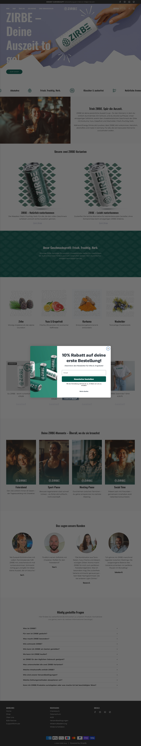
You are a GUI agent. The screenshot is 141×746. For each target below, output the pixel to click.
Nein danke (84, 391)
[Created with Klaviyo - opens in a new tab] (70, 399)
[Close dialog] (108, 348)
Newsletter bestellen (84, 379)
